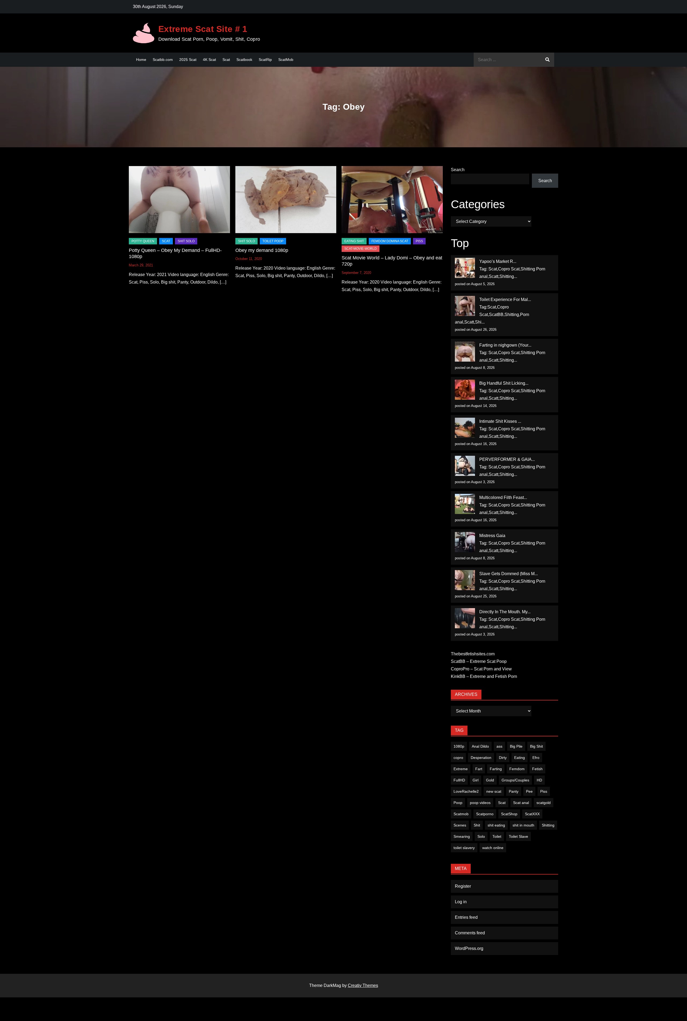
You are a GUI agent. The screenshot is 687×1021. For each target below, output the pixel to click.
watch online (492, 848)
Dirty (503, 757)
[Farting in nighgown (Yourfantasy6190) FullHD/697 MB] (465, 351)
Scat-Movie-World (360, 249)
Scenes (460, 825)
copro (458, 757)
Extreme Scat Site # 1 (202, 29)
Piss (419, 241)
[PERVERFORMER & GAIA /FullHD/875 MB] (465, 466)
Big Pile (516, 746)
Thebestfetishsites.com (473, 654)
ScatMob (285, 59)
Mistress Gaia (492, 535)
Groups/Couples (515, 780)
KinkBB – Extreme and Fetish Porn (484, 676)
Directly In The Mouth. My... (505, 611)
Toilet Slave (518, 836)
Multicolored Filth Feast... (503, 497)
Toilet (496, 836)
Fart (478, 769)
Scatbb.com (163, 59)
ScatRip (265, 59)
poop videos (480, 802)
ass (499, 746)
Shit (477, 825)
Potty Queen (142, 241)
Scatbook (244, 59)
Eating (519, 757)
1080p (459, 746)
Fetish (537, 769)
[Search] (547, 60)
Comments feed (470, 933)
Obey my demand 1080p (261, 250)
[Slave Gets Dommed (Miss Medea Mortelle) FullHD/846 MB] (465, 580)
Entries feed (466, 917)
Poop (458, 802)
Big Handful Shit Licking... (503, 383)
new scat (493, 791)
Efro (535, 757)
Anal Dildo (480, 746)
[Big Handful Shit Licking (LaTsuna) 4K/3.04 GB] (465, 390)
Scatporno (485, 814)
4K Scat (209, 59)
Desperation (481, 757)
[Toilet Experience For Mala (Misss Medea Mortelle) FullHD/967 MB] (465, 306)
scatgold (543, 802)
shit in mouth (523, 825)
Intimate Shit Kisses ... (500, 421)
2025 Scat (187, 59)
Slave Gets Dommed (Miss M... (508, 573)
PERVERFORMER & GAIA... (507, 459)
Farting (496, 769)
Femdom (517, 769)
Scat (226, 59)
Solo (481, 836)
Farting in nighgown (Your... (505, 345)
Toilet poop (272, 241)
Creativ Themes (363, 985)
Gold (490, 780)
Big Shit (536, 746)
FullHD (459, 780)
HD (539, 780)
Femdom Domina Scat (389, 241)
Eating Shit (354, 241)
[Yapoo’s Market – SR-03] (465, 268)
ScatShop (509, 814)
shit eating (496, 825)
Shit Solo (186, 241)
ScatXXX (532, 814)
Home (141, 59)
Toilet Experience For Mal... (505, 299)
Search (458, 169)
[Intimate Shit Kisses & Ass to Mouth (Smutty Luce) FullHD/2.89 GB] (465, 428)
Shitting (548, 825)
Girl (475, 780)
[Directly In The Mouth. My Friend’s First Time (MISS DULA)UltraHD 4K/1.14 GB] (465, 618)
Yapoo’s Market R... (497, 261)
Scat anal (521, 802)
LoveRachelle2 (466, 791)
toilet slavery (464, 848)
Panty (513, 791)
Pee (529, 791)
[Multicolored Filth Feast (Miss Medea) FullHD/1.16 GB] (465, 504)
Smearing (462, 836)
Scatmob (461, 814)
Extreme (461, 769)
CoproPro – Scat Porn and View (481, 669)
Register (463, 886)
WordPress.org (469, 948)
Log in (461, 901)
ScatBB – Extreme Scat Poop (479, 661)
